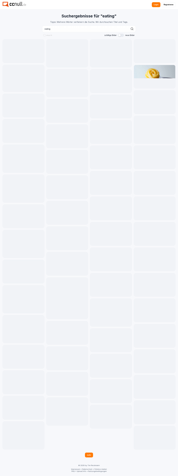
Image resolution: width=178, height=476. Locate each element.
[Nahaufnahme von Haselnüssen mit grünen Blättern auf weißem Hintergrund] (23, 407)
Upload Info (81, 471)
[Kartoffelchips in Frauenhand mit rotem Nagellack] (111, 391)
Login (156, 5)
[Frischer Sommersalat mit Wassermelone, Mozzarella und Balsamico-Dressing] (111, 340)
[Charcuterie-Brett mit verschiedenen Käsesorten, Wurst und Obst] (23, 105)
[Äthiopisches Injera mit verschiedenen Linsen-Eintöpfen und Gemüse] (154, 157)
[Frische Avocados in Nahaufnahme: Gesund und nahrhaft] (67, 83)
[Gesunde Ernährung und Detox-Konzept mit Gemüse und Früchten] (67, 53)
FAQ (73, 471)
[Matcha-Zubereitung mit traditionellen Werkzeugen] (23, 158)
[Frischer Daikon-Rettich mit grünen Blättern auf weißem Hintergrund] (154, 233)
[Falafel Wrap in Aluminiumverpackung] (154, 310)
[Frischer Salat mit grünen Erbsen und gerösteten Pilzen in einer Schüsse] (67, 187)
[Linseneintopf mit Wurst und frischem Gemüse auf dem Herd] (111, 365)
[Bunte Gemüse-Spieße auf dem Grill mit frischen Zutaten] (154, 284)
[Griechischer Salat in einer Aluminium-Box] (111, 233)
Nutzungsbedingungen (97, 471)
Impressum (75, 469)
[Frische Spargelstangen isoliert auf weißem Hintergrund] (23, 356)
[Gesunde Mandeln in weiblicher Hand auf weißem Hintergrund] (23, 299)
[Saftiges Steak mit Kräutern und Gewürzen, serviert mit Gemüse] (111, 53)
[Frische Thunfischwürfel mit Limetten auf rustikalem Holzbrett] (67, 110)
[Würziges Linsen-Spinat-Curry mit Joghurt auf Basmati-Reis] (154, 102)
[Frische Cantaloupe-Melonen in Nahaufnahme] (23, 188)
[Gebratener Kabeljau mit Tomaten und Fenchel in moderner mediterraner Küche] (154, 182)
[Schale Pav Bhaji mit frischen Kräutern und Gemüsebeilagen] (111, 157)
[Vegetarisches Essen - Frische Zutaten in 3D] (67, 332)
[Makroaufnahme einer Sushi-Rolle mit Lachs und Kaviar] (67, 358)
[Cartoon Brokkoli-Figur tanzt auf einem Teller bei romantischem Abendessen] (23, 51)
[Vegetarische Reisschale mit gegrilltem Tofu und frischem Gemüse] (23, 382)
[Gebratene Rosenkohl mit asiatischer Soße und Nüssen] (67, 238)
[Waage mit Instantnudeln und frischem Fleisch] (23, 271)
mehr (89, 455)
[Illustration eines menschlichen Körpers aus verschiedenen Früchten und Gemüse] (154, 386)
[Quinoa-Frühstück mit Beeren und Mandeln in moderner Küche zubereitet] (154, 335)
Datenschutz (87, 469)
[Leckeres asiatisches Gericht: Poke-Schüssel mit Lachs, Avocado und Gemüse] (67, 298)
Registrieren (168, 5)
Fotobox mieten (100, 469)
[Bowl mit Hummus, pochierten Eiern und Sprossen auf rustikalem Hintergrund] (111, 81)
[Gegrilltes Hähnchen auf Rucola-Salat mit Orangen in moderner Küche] (67, 383)
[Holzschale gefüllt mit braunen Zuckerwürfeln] (67, 161)
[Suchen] (132, 29)
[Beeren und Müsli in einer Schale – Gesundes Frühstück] (67, 411)
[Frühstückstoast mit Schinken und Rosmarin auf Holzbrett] (111, 106)
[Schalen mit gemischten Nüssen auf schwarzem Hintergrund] (154, 259)
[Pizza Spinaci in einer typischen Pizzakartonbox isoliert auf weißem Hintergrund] (67, 212)
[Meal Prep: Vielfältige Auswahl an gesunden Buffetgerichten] (23, 329)
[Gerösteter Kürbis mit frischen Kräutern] (111, 132)
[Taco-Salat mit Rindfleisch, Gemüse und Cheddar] (23, 131)
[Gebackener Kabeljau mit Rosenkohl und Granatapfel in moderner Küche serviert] (111, 259)
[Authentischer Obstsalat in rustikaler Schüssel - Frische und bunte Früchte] (154, 437)
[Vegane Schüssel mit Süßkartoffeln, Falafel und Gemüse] (111, 208)
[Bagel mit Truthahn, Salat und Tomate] (154, 361)
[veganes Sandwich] (23, 435)
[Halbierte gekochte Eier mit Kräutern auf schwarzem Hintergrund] (23, 216)
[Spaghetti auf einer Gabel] (154, 76)
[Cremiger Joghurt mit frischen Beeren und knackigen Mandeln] (67, 263)
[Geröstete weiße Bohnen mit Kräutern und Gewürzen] (111, 416)
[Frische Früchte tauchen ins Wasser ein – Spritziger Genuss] (154, 412)
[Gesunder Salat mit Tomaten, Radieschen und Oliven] (23, 78)
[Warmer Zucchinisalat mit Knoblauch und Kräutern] (154, 208)
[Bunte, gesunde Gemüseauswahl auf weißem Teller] (23, 244)
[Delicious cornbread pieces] (111, 312)
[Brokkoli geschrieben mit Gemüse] (111, 182)
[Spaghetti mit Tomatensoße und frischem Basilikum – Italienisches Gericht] (67, 136)
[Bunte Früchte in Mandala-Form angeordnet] (154, 51)
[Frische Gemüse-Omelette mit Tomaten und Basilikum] (154, 130)
